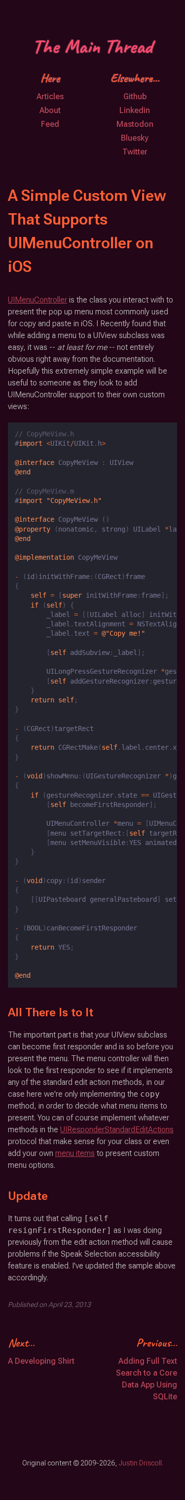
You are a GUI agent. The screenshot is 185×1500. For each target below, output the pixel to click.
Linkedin (134, 110)
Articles (50, 96)
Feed (50, 124)
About (50, 110)
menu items (75, 1153)
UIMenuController (37, 300)
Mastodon (134, 124)
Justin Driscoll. (140, 1463)
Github (135, 96)
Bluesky (134, 138)
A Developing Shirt (41, 1361)
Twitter (135, 151)
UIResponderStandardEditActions (117, 1129)
